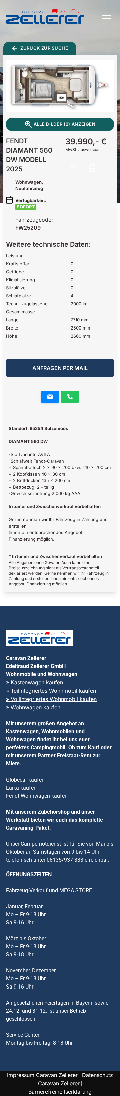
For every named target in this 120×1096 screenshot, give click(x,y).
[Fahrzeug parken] (73, 168)
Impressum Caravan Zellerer (43, 1075)
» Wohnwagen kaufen (33, 707)
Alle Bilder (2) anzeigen (65, 124)
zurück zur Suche (44, 48)
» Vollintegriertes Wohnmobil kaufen (51, 699)
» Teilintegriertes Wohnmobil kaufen (51, 690)
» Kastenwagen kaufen (34, 682)
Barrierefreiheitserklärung (60, 1091)
